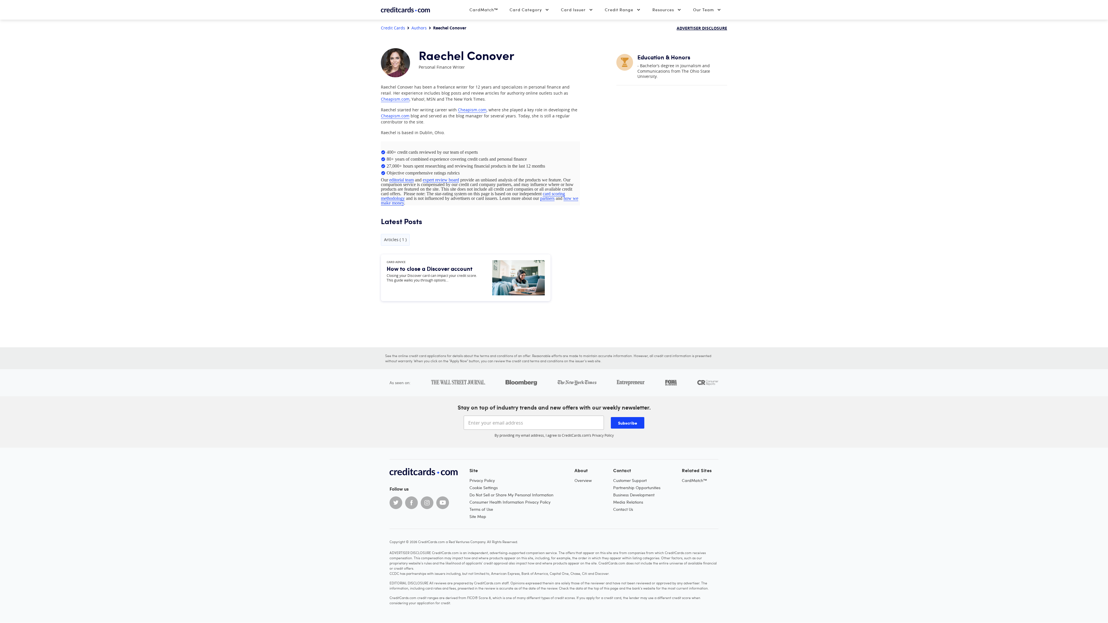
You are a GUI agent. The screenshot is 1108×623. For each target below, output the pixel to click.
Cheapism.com (395, 99)
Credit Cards (393, 28)
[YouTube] (442, 502)
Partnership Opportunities (636, 487)
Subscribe (627, 423)
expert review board (441, 179)
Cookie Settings (483, 487)
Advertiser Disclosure (702, 28)
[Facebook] (411, 502)
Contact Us (623, 509)
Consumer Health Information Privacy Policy (510, 502)
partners (547, 198)
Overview (583, 480)
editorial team (401, 179)
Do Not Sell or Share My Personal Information (511, 495)
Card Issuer (573, 9)
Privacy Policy (603, 435)
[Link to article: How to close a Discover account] (518, 277)
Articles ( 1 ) (395, 239)
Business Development (633, 495)
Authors (419, 28)
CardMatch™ (483, 9)
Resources (663, 9)
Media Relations (628, 502)
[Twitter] (396, 502)
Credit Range (619, 9)
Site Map (477, 516)
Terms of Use (481, 509)
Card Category (526, 9)
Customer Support (630, 480)
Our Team (703, 9)
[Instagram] (427, 502)
